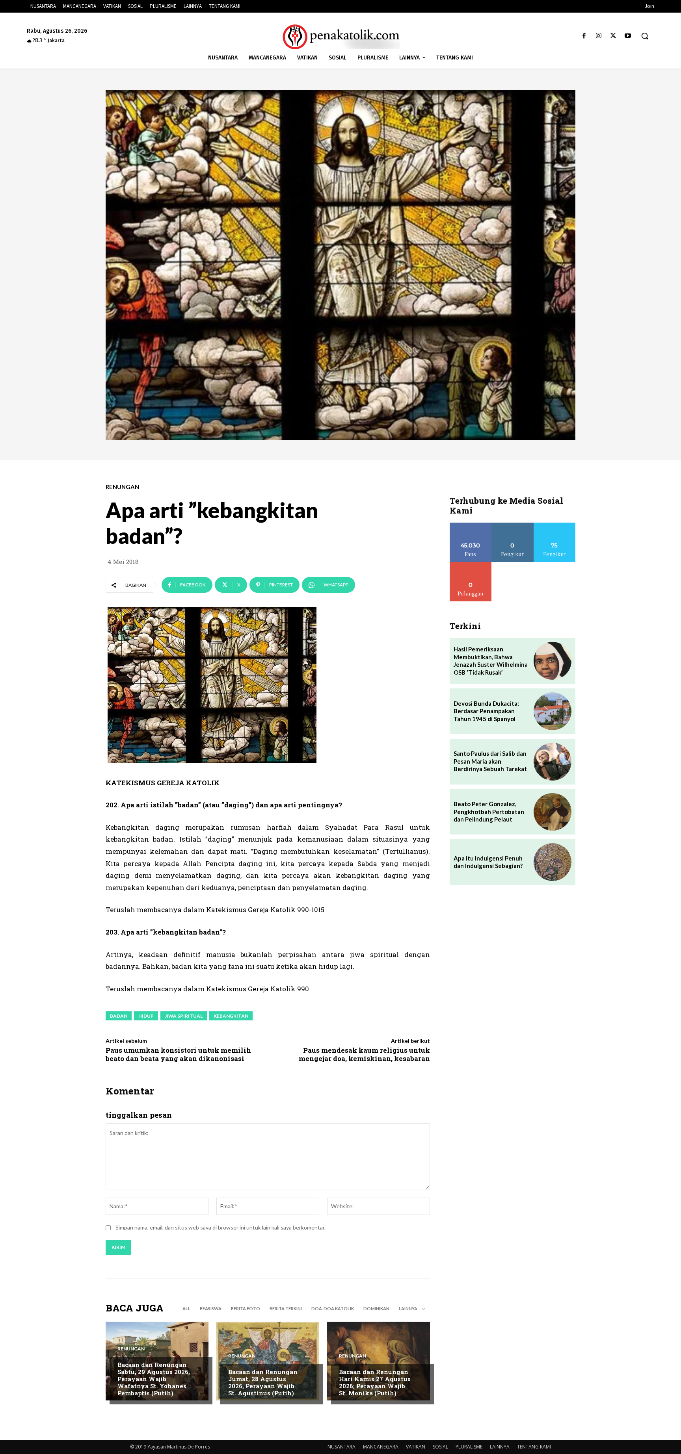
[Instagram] (598, 36)
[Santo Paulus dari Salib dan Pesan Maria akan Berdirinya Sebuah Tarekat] (552, 762)
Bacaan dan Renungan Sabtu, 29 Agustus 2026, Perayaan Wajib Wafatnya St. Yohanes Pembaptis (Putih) (153, 1379)
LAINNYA (500, 1446)
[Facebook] (584, 36)
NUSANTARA (341, 1446)
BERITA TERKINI (286, 1308)
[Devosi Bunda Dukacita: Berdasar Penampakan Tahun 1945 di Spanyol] (552, 711)
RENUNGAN (122, 487)
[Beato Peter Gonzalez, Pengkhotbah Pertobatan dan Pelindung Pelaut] (552, 812)
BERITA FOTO (245, 1308)
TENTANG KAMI (534, 1446)
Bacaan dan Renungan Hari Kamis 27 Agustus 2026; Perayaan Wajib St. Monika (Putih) (375, 1382)
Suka (471, 526)
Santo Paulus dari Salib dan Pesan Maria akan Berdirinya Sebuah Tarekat (490, 761)
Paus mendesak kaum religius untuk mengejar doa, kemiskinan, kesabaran (364, 1054)
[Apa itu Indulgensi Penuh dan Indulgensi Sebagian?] (552, 862)
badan (118, 1016)
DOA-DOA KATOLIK (332, 1308)
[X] (613, 36)
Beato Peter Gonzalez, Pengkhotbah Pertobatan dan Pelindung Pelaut (489, 811)
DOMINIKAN (376, 1308)
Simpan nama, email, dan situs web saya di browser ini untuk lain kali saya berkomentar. (220, 1227)
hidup (146, 1016)
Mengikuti (512, 526)
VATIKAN (415, 1446)
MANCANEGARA (380, 1446)
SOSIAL (440, 1446)
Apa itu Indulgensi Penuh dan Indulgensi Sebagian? (488, 862)
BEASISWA (210, 1308)
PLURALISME (469, 1446)
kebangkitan (231, 1016)
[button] (644, 35)
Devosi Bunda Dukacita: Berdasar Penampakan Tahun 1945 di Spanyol (486, 711)
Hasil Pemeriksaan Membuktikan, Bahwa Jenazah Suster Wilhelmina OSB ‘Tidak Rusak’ (491, 660)
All (186, 1308)
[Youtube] (628, 36)
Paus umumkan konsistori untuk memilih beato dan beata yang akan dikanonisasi (178, 1054)
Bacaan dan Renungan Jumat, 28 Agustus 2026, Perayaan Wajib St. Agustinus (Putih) (263, 1382)
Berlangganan (470, 565)
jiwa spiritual (184, 1016)
